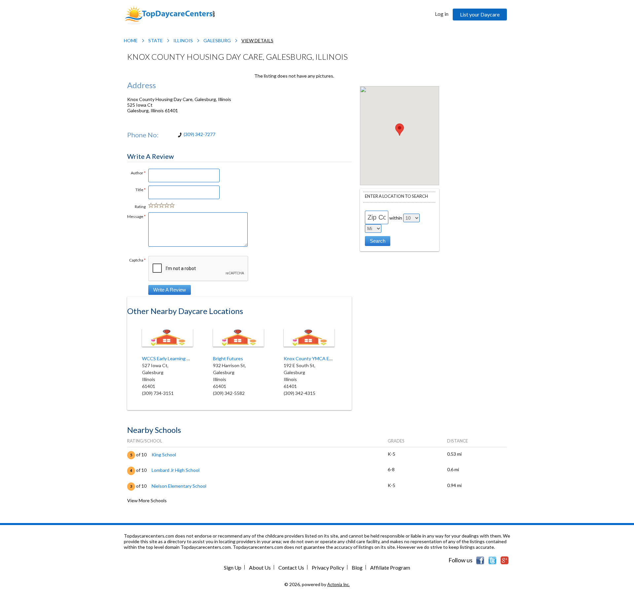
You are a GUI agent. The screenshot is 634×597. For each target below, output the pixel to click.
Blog (357, 567)
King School (164, 454)
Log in (441, 14)
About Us (260, 567)
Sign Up (232, 567)
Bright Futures (228, 358)
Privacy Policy (328, 567)
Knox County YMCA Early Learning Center (327, 358)
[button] (399, 129)
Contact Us (291, 567)
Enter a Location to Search (396, 196)
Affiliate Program (390, 567)
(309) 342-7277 (199, 134)
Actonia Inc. (338, 584)
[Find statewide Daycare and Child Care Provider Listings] (170, 14)
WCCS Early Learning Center (171, 358)
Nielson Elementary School (179, 486)
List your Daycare (480, 14)
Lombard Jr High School (175, 470)
